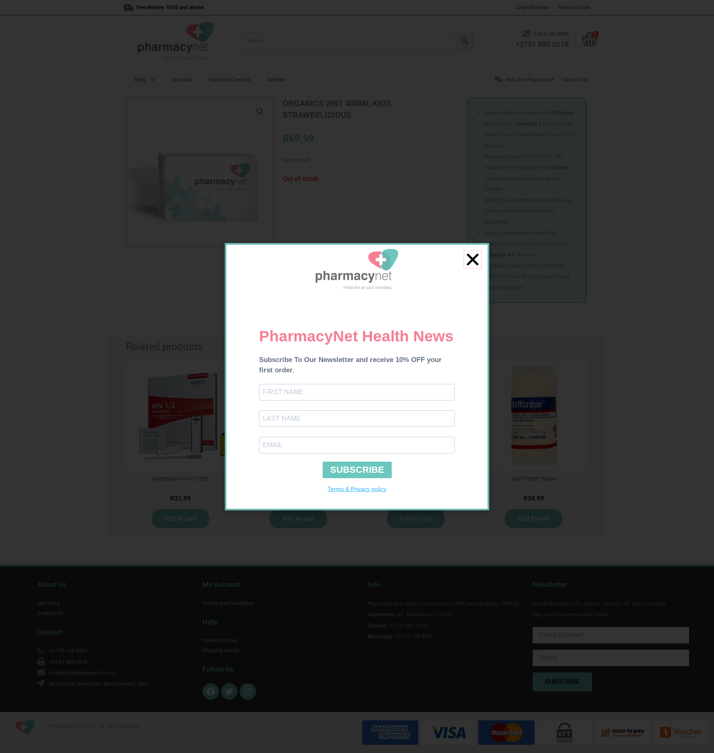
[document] (357, 376)
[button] (472, 259)
